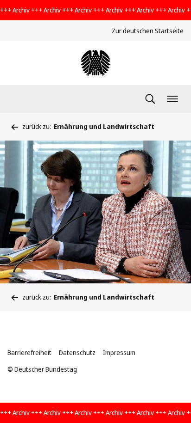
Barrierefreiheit (29, 352)
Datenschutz (77, 352)
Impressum (119, 352)
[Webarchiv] (95, 63)
